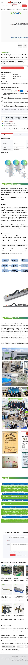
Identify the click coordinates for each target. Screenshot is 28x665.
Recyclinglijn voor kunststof (18, 628)
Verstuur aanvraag (12, 68)
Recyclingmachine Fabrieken (8, 643)
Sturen (12, 555)
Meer (2, 652)
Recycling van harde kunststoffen (8, 628)
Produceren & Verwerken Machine (13, 9)
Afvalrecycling (20, 646)
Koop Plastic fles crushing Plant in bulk (10, 649)
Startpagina (3, 9)
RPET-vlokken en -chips (17, 631)
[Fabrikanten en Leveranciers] (14, 2)
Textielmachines (4, 631)
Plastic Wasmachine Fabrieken (8, 646)
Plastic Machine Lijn (21, 643)
